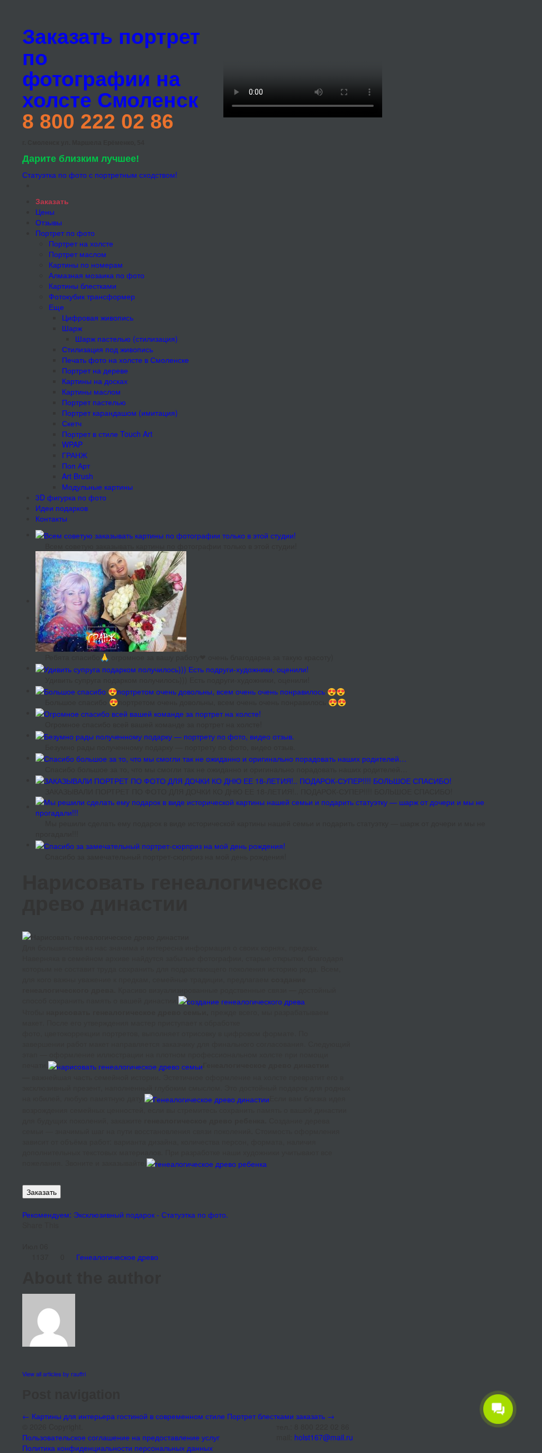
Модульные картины (97, 486)
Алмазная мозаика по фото (96, 275)
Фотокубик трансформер (92, 296)
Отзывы (48, 222)
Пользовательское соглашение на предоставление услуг (121, 1437)
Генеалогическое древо (117, 1256)
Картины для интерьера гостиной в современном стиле (123, 1416)
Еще (56, 306)
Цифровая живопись (97, 317)
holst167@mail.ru (323, 1437)
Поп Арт (76, 465)
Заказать (41, 1191)
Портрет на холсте (81, 243)
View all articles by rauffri (54, 1373)
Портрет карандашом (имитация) (120, 412)
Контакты (51, 518)
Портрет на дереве (95, 370)
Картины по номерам (86, 264)
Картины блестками (82, 285)
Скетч (72, 423)
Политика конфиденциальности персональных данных (117, 1447)
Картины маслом (91, 391)
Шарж (72, 328)
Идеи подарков (61, 507)
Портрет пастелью (94, 402)
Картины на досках (95, 381)
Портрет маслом (77, 254)
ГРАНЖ (74, 455)
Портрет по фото (65, 232)
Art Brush (77, 476)
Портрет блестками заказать (281, 1416)
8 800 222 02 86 (98, 121)
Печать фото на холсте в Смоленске (125, 359)
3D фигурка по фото (70, 497)
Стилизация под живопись (107, 349)
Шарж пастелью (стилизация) (126, 338)
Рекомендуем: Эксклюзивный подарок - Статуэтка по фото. (125, 1214)
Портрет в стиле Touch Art (107, 433)
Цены (45, 211)
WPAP (72, 444)
